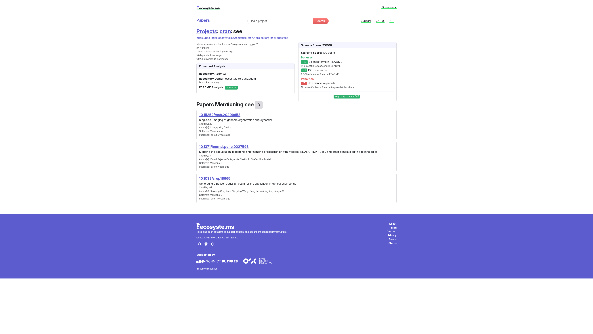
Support (366, 20)
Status (393, 243)
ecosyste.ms (208, 8)
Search (320, 21)
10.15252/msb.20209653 (219, 115)
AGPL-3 (208, 237)
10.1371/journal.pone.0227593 (224, 146)
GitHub (380, 20)
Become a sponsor (206, 268)
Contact (392, 231)
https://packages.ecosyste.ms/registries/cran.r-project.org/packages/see (242, 37)
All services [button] (388, 7)
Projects (206, 31)
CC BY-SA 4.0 (230, 237)
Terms (393, 239)
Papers (203, 20)
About (393, 223)
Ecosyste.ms (215, 226)
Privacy (392, 235)
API (391, 20)
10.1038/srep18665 (214, 178)
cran (225, 31)
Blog (394, 227)
